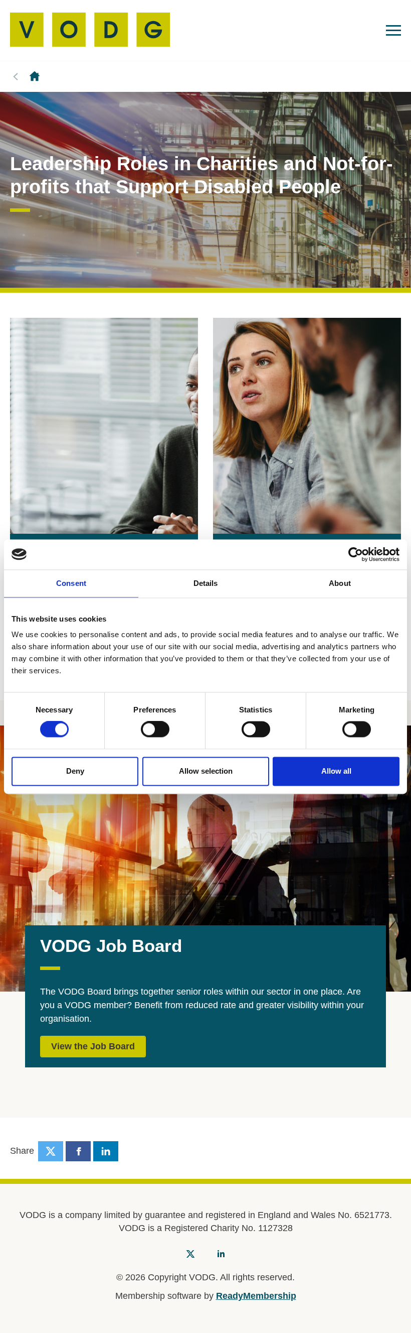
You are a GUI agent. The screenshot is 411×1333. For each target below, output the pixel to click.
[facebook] (78, 1151)
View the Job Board (93, 1046)
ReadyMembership (256, 1296)
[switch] (155, 729)
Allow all (336, 771)
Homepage (34, 76)
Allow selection (206, 771)
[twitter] (50, 1151)
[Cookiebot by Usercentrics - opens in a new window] (355, 554)
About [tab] (340, 583)
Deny (75, 771)
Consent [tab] (71, 583)
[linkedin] (105, 1151)
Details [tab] (205, 583)
